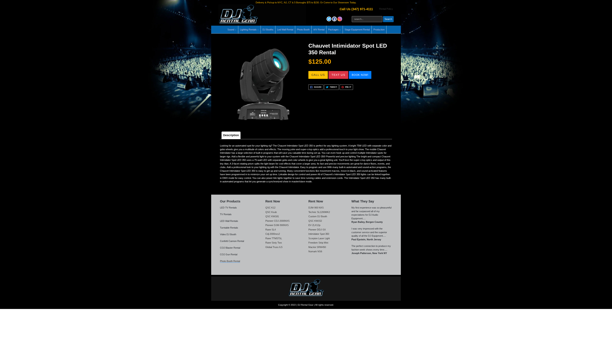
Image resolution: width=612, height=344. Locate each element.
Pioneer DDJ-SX (317, 229)
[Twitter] (329, 20)
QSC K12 (270, 207)
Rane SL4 (270, 229)
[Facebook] (334, 20)
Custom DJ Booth (317, 216)
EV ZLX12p (314, 225)
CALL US (318, 74)
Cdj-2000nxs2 (272, 234)
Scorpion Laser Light (319, 238)
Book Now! (360, 75)
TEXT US (338, 74)
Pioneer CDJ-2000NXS (277, 220)
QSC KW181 (272, 216)
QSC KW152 (315, 220)
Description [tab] (231, 135)
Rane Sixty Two (273, 242)
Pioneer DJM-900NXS (277, 225)
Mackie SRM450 (317, 247)
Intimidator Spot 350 (318, 234)
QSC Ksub (271, 212)
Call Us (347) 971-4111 (356, 9)
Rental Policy (386, 8)
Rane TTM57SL (273, 238)
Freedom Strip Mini (318, 242)
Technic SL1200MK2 (319, 212)
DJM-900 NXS (316, 207)
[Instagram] (339, 20)
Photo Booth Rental (230, 261)
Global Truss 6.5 (273, 247)
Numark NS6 (315, 251)
